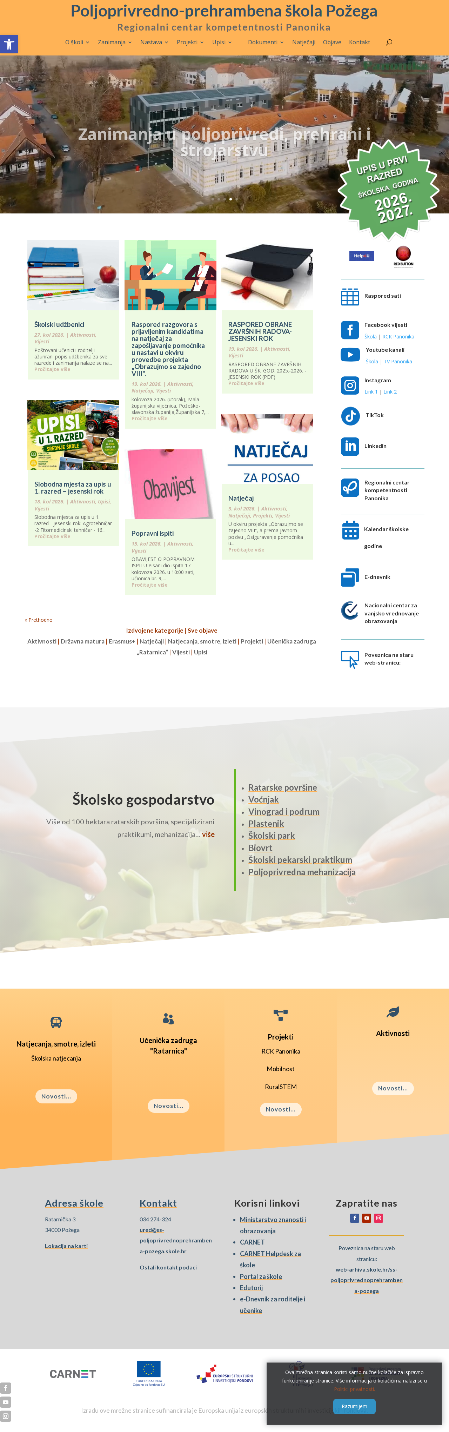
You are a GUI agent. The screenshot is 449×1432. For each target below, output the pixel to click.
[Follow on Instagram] (378, 1218)
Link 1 (371, 391)
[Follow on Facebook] (354, 1218)
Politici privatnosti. (354, 1388)
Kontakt (359, 42)
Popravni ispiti (153, 533)
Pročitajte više (52, 369)
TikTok (375, 414)
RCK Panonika (398, 336)
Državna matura (83, 641)
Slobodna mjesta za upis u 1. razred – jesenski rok (72, 487)
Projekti (187, 42)
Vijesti (41, 341)
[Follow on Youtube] (366, 1218)
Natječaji (303, 42)
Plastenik (266, 823)
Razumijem (354, 1406)
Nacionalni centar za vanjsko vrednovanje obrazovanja (391, 613)
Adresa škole (74, 1203)
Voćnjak (263, 799)
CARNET (252, 1242)
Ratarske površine (282, 787)
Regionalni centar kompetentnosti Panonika (387, 490)
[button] (9, 44)
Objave (332, 42)
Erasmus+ (122, 641)
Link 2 (390, 391)
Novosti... (56, 1096)
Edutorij (251, 1288)
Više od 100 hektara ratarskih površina (224, 136)
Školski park (271, 835)
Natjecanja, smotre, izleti (202, 641)
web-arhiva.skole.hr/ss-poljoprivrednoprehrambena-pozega (366, 1280)
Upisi (219, 42)
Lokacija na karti (66, 1245)
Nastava (151, 42)
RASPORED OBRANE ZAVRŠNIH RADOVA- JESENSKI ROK (260, 331)
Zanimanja (112, 42)
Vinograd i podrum (284, 811)
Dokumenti (262, 42)
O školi (74, 42)
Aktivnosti (82, 334)
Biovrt (260, 848)
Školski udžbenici (59, 324)
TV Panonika (398, 361)
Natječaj (241, 498)
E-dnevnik (377, 576)
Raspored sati (382, 295)
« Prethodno (39, 619)
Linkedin (375, 445)
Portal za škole (261, 1276)
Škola (370, 336)
